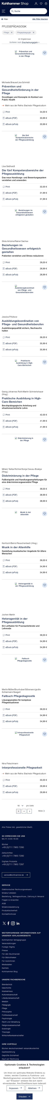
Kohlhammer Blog (10, 971)
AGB (4, 903)
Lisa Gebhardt (8, 166)
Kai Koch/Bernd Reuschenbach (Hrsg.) (19, 543)
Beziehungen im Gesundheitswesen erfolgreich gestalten (21, 248)
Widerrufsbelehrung (10, 907)
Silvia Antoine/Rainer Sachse (15, 241)
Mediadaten (7, 964)
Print (8, 112)
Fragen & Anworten (10, 900)
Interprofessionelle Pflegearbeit (22, 767)
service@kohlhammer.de (14, 875)
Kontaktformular (9, 914)
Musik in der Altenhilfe (16, 547)
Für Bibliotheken (9, 957)
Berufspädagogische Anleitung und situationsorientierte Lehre (19, 406)
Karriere (5, 968)
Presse (5, 950)
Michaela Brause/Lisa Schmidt (16, 82)
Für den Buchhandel (11, 954)
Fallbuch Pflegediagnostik (18, 696)
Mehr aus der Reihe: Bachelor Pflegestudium (25, 105)
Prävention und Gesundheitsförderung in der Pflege (20, 90)
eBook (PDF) (11, 118)
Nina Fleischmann (10, 763)
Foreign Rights (8, 947)
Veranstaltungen (9, 943)
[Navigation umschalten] (3, 11)
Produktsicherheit (9, 910)
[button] (34, 1088)
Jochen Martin (8, 614)
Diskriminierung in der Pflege (20, 475)
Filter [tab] (5, 19)
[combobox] (28, 11)
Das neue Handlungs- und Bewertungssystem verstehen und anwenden (24, 178)
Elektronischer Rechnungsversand (17, 889)
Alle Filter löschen (40, 19)
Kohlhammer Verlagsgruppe (14, 940)
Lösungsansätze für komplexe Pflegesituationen (16, 701)
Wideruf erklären (9, 893)
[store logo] (15, 3)
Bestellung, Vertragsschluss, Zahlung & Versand (23, 896)
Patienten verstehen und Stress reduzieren (23, 256)
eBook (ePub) (12, 124)
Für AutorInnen (8, 961)
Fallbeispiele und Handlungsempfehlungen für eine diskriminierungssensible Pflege (24, 481)
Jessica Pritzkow (9, 317)
